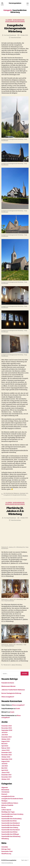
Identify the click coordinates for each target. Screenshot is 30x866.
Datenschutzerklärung (7, 863)
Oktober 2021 (5, 779)
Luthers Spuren (6, 809)
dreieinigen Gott (24, 493)
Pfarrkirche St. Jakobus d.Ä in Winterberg (15, 511)
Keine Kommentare (16, 37)
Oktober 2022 (5, 757)
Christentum (5, 792)
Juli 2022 (4, 763)
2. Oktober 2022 (24, 518)
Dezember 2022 (6, 752)
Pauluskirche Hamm (7, 683)
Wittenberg (5, 838)
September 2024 (6, 730)
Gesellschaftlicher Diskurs (9, 803)
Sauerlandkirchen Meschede (10, 825)
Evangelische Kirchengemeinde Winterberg (15, 28)
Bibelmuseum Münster (8, 686)
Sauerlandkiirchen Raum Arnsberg (12, 814)
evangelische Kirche (7, 796)
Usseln (18, 708)
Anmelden (4, 847)
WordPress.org (6, 853)
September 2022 (6, 759)
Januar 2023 (5, 750)
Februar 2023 (5, 748)
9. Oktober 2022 (24, 35)
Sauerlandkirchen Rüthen (9, 832)
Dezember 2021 (6, 774)
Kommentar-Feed (6, 851)
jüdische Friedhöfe (7, 805)
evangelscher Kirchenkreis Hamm (12, 798)
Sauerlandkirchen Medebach (10, 823)
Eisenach (4, 794)
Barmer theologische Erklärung (11, 693)
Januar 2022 (5, 772)
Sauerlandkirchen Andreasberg (11, 818)
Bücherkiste (5, 789)
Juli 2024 (4, 732)
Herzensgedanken (15, 3)
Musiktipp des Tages (8, 812)
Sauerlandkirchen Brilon (9, 821)
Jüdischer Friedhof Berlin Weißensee (13, 690)
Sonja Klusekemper (11, 35)
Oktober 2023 (5, 739)
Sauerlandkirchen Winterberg (15, 21)
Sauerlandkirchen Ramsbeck (10, 829)
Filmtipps (4, 801)
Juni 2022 (4, 766)
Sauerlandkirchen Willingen (10, 834)
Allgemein (9, 19)
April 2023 (4, 746)
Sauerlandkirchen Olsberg (9, 827)
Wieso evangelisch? (7, 696)
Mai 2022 (4, 768)
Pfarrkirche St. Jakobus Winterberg (12, 665)
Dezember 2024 (6, 726)
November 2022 (6, 754)
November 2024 (6, 728)
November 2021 (6, 777)
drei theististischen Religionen (11, 493)
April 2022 (4, 770)
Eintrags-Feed (5, 849)
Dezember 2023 (6, 737)
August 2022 (5, 761)
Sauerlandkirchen (18, 19)
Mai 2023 (4, 743)
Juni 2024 (4, 734)
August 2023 (5, 741)
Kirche (3, 807)
